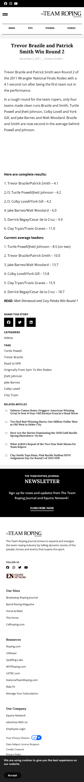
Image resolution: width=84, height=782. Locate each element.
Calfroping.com (15, 624)
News (12, 28)
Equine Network (16, 715)
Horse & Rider (14, 611)
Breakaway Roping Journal (22, 597)
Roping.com (13, 646)
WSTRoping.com (16, 666)
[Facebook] (5, 3)
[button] (8, 322)
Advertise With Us (17, 722)
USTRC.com (13, 673)
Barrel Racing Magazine (20, 604)
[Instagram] (10, 3)
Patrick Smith (43, 72)
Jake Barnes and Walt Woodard (41, 117)
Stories (49, 28)
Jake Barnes (16, 210)
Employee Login (15, 729)
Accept (12, 775)
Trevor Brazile (14, 72)
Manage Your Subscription (22, 693)
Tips (30, 28)
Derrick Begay (18, 219)
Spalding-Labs (14, 660)
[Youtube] (15, 3)
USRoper (11, 653)
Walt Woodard (38, 210)
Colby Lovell (53, 111)
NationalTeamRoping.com (22, 680)
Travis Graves (35, 228)
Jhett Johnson (32, 111)
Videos (71, 28)
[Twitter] (19, 567)
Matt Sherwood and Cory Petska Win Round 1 (46, 301)
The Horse (12, 617)
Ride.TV (10, 687)
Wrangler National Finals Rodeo (42, 78)
